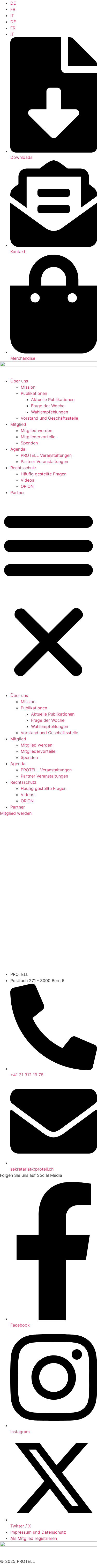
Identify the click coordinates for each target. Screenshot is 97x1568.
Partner (17, 492)
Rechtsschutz (23, 467)
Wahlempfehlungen (49, 411)
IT (12, 15)
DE (13, 3)
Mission (28, 387)
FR (12, 9)
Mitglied (18, 424)
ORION (27, 486)
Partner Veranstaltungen (44, 461)
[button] (48, 594)
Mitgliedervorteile (38, 436)
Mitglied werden (36, 430)
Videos (27, 480)
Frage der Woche (47, 405)
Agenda (17, 449)
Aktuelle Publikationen (52, 399)
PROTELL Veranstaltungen (46, 455)
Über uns (19, 380)
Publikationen (34, 393)
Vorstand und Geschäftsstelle (49, 418)
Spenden (29, 442)
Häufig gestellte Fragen (43, 473)
